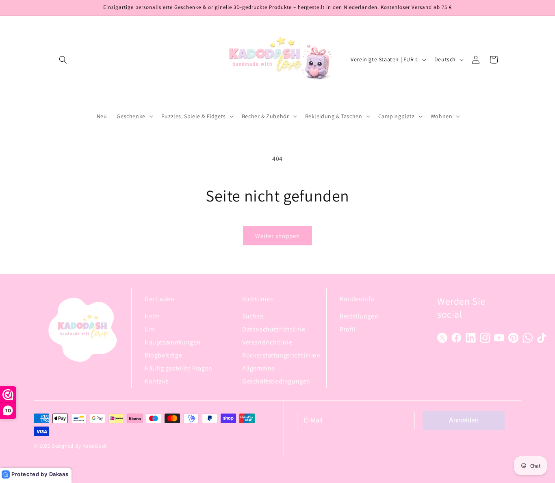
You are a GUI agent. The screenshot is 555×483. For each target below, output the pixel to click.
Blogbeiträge (163, 355)
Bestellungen (359, 316)
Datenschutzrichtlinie (274, 329)
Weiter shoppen (277, 236)
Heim (152, 316)
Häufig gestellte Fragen (178, 368)
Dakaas (59, 474)
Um (149, 329)
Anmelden (464, 420)
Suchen (253, 316)
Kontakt (156, 381)
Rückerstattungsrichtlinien (281, 355)
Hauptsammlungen (173, 342)
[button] (63, 60)
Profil (348, 329)
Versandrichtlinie (267, 342)
